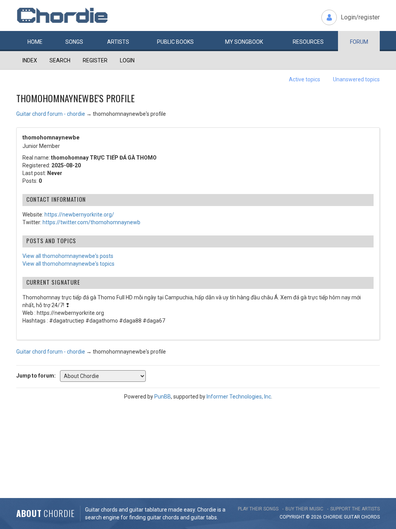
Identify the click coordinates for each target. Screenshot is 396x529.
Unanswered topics (356, 79)
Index (29, 60)
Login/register (360, 17)
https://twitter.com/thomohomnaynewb (91, 222)
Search (60, 60)
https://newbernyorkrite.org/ (79, 214)
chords (370, 517)
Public (175, 42)
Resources (308, 42)
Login (127, 60)
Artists (118, 42)
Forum (359, 42)
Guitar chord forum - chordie (50, 114)
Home (35, 42)
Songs (74, 42)
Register (95, 60)
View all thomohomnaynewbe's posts (67, 256)
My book (244, 42)
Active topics (304, 79)
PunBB (162, 396)
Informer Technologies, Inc (239, 396)
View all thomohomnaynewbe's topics (68, 264)
